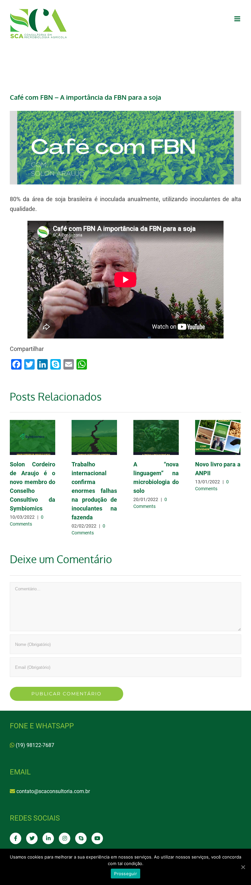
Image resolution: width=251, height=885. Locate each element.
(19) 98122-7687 (35, 745)
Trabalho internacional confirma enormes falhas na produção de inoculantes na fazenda (94, 437)
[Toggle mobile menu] (237, 18)
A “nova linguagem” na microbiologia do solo (156, 437)
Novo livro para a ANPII (218, 437)
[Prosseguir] (243, 867)
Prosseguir (125, 873)
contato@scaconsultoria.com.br (53, 791)
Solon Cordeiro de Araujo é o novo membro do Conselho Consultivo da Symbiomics (32, 437)
